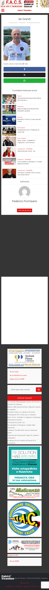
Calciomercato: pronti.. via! (26, 151)
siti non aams (14, 372)
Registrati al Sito (12, 555)
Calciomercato (21, 149)
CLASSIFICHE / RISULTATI (13, 586)
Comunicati (26, 586)
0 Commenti (22, 22)
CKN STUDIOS (24, 583)
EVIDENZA (29, 149)
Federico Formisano (34, 22)
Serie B (19, 96)
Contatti (34, 586)
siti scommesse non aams (18, 375)
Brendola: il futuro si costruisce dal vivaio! (21, 412)
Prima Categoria (21, 138)
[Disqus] (24, 245)
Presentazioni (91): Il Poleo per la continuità (21, 415)
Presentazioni (21, 128)
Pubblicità (41, 586)
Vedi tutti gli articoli (24, 210)
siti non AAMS (14, 561)
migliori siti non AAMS (17, 379)
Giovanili (19, 117)
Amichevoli (20, 106)
